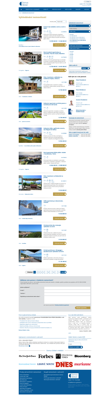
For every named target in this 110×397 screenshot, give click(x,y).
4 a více (71, 57)
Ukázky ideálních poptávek (62, 305)
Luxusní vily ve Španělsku (26, 385)
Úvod (20, 12)
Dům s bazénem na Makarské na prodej (53, 176)
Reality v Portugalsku (74, 134)
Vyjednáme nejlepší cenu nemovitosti (28, 324)
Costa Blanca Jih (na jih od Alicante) (32, 145)
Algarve (27, 70)
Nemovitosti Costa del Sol (26, 391)
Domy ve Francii (23, 386)
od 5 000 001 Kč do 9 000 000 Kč (77, 37)
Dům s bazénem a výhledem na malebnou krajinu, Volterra (53, 77)
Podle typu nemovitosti (76, 45)
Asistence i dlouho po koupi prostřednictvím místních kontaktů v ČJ (36, 327)
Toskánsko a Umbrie (27, 96)
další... (69, 333)
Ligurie (23, 265)
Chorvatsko (21, 194)
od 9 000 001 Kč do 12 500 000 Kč (77, 39)
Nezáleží (72, 34)
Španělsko (21, 45)
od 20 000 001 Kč (74, 41)
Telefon (22, 293)
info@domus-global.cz (86, 5)
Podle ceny (72, 31)
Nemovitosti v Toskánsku (26, 381)
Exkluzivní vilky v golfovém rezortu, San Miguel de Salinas (54, 128)
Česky (88, 1)
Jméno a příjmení (25, 287)
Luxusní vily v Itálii (24, 376)
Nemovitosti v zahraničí (32, 9)
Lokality (45, 9)
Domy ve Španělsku (24, 374)
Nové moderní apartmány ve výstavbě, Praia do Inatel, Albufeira (54, 52)
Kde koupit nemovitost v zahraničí (52, 379)
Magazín (78, 9)
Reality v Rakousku (73, 136)
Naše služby (68, 9)
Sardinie (24, 243)
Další (62, 272)
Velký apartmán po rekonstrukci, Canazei (53, 201)
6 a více (71, 60)
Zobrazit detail (59, 45)
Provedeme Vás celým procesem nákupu (29, 321)
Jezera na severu (26, 121)
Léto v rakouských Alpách (26, 340)
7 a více (71, 61)
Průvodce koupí (56, 9)
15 (59, 272)
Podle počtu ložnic (75, 48)
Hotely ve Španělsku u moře (26, 390)
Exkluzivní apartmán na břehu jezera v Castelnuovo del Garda (55, 104)
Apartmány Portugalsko (25, 388)
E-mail (22, 290)
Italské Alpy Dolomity (27, 218)
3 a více (71, 56)
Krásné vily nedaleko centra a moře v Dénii (55, 27)
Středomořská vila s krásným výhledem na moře (52, 225)
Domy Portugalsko (24, 383)
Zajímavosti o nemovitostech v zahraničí (31, 337)
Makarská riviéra (29, 194)
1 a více (71, 53)
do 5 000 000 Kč (73, 36)
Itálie (20, 96)
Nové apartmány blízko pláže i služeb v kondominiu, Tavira (55, 153)
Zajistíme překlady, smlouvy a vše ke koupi (30, 326)
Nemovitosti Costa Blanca (26, 378)
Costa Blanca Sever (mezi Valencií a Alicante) (29, 46)
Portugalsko (21, 70)
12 (53, 272)
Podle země (73, 26)
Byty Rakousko (23, 380)
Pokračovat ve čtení (23, 346)
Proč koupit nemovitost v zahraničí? (52, 378)
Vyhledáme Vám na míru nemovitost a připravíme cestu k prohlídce (35, 322)
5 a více (71, 58)
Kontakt (86, 9)
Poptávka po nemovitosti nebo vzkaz (30, 296)
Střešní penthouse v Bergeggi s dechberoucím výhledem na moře (54, 250)
